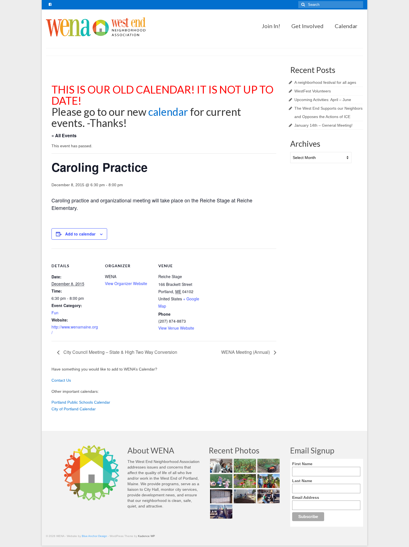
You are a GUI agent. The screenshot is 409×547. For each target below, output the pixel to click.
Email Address (305, 497)
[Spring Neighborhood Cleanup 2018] (268, 496)
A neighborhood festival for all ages (325, 82)
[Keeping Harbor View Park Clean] (268, 481)
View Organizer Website (126, 283)
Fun (54, 312)
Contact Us (61, 380)
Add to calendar (80, 234)
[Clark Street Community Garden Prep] (244, 496)
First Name (302, 464)
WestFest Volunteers (312, 91)
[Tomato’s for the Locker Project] (268, 466)
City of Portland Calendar (73, 409)
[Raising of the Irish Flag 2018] (220, 512)
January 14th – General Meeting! (323, 125)
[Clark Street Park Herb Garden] (244, 481)
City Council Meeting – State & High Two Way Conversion (119, 352)
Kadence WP (146, 536)
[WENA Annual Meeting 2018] (220, 466)
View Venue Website (176, 328)
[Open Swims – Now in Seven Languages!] (220, 496)
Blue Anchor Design (94, 536)
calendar (169, 111)
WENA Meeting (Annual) (246, 352)
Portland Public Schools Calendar (80, 402)
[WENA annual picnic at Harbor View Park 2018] (220, 481)
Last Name (302, 481)
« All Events (64, 135)
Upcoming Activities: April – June (322, 99)
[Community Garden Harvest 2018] (244, 466)
